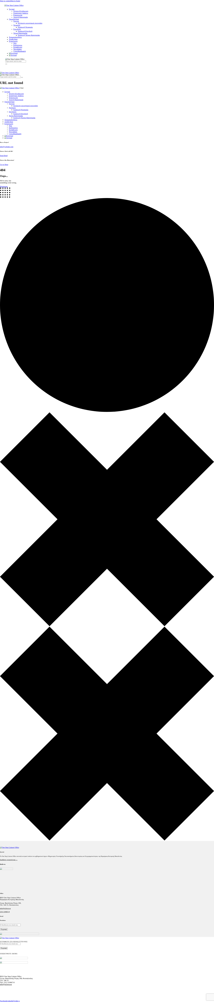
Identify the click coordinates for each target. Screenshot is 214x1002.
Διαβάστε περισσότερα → (8, 860)
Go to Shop (4, 165)
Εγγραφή (4, 929)
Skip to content (5, 1)
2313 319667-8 (5, 912)
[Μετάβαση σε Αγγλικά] (99, 55)
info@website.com (6, 147)
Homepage (4, 186)
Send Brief (4, 156)
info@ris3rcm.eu (5, 908)
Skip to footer (15, 1)
